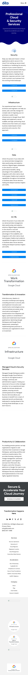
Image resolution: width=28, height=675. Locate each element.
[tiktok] (18, 519)
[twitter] (15, 519)
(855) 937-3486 (7, 530)
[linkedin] (7, 519)
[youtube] (10, 519)
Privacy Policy (6, 526)
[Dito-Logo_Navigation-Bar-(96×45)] (5, 2)
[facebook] (12, 519)
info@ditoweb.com (8, 528)
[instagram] (20, 519)
